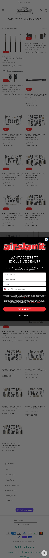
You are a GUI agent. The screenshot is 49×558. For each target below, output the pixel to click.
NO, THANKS (24, 315)
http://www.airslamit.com (28, 297)
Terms (38, 302)
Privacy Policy (32, 302)
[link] (24, 246)
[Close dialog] (46, 239)
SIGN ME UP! (24, 309)
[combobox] (6, 289)
